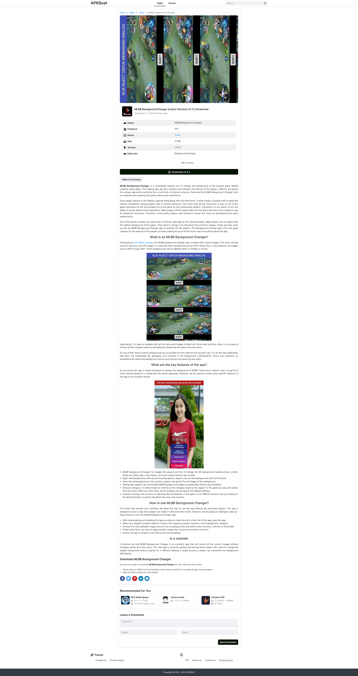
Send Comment (228, 642)
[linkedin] (140, 578)
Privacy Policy (117, 660)
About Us (197, 660)
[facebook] (122, 578)
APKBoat (99, 3)
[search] (265, 3)
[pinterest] (134, 578)
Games (172, 3)
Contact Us (101, 660)
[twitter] (128, 578)
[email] (146, 578)
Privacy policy (226, 660)
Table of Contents (131, 179)
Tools (177, 135)
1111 (187, 660)
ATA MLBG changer (143, 242)
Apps (160, 3)
